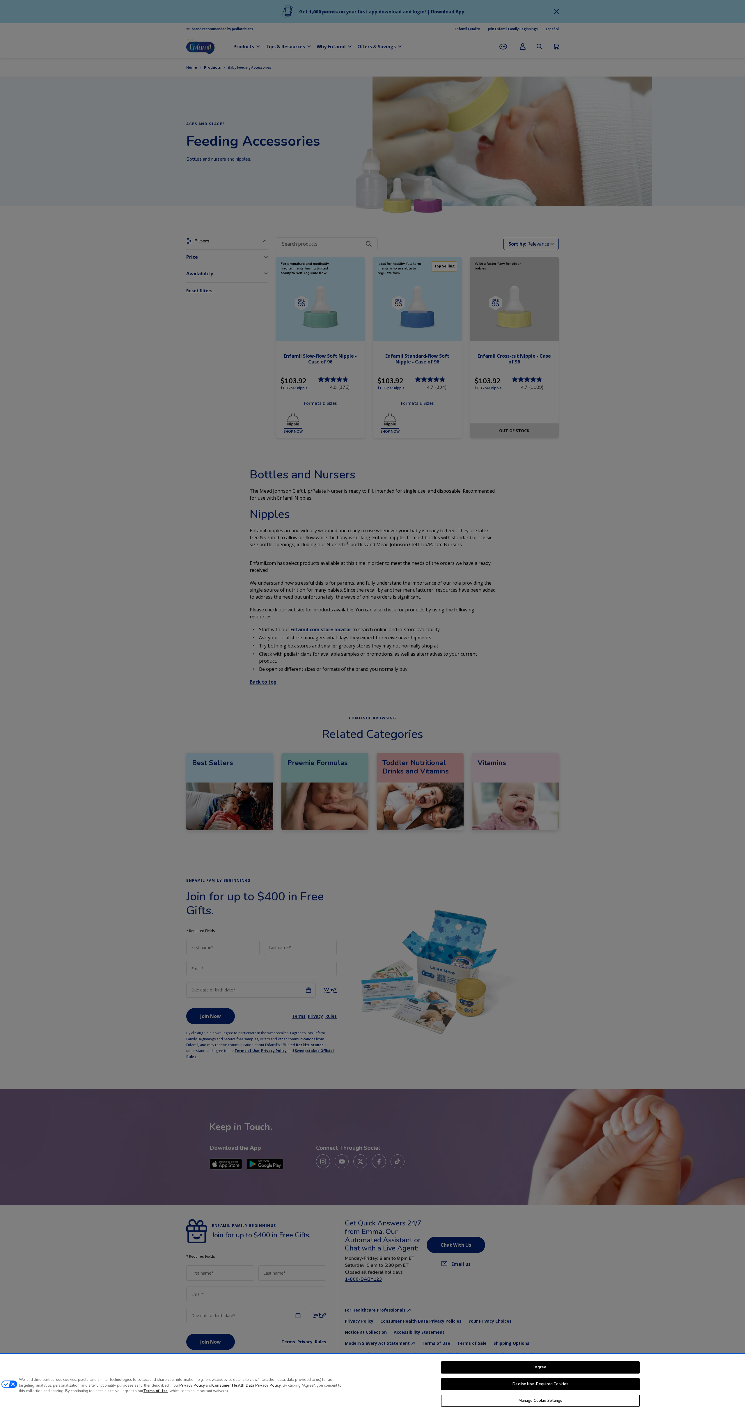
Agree (540, 1367)
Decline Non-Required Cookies (540, 1384)
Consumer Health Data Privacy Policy (246, 1385)
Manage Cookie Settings (541, 1400)
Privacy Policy (192, 1385)
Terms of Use (155, 1391)
